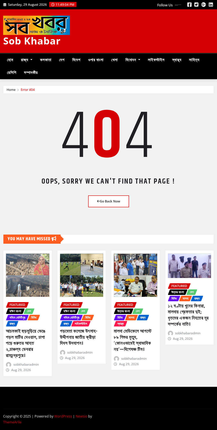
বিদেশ (76, 60)
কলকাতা (45, 60)
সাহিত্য (194, 60)
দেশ (62, 60)
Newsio (81, 416)
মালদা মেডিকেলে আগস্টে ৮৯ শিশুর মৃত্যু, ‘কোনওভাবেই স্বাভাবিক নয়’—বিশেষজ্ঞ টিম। (133, 340)
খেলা (114, 60)
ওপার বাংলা (96, 60)
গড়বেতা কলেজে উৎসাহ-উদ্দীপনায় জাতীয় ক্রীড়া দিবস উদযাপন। (78, 337)
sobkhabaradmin (26, 364)
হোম (10, 60)
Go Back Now (110, 201)
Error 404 (28, 89)
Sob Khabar (32, 40)
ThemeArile (12, 422)
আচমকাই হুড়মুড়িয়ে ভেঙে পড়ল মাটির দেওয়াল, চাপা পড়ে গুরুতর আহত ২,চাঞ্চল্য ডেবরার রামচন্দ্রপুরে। (26, 343)
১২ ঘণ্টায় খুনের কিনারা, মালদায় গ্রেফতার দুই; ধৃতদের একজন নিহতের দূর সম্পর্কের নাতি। (188, 315)
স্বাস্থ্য (176, 60)
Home (11, 89)
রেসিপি (11, 73)
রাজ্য (25, 60)
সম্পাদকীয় (31, 73)
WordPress (63, 416)
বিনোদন (131, 60)
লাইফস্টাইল (156, 60)
